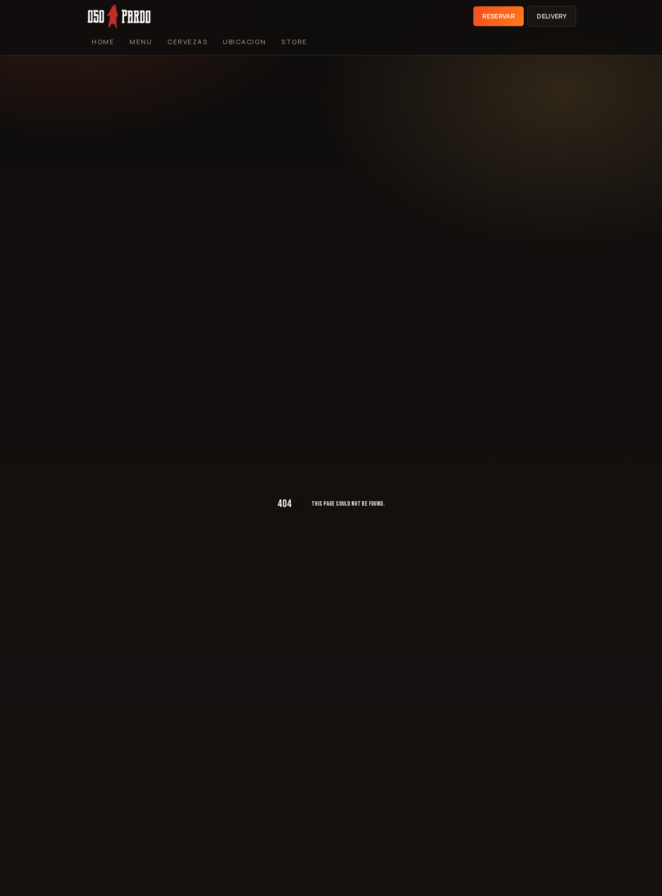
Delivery (552, 16)
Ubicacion (244, 41)
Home (103, 41)
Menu (141, 41)
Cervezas (188, 41)
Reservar (498, 16)
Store (294, 41)
